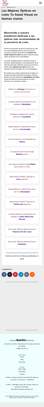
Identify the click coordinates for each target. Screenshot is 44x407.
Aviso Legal (22, 369)
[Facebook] (4, 274)
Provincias (22, 362)
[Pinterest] (15, 274)
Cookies (22, 374)
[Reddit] (32, 274)
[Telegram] (21, 274)
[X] (9, 274)
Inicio (22, 357)
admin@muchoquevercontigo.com (22, 389)
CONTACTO (30, 380)
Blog (22, 359)
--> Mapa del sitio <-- (22, 348)
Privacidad (22, 371)
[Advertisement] (22, 306)
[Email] (26, 274)
